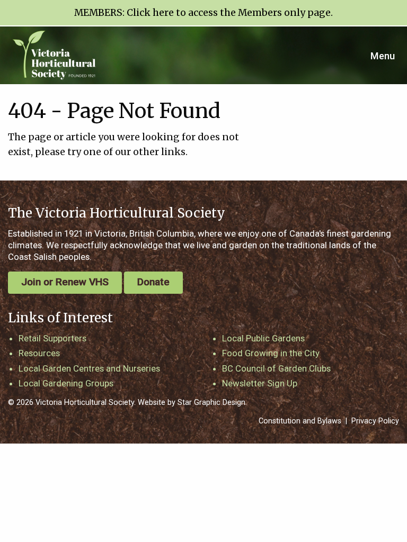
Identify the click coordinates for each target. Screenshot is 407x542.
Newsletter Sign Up (259, 383)
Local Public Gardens (263, 338)
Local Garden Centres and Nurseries (89, 368)
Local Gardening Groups (66, 383)
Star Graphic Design (211, 402)
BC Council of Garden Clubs (276, 368)
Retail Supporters (52, 338)
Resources (39, 353)
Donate (153, 282)
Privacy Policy (375, 421)
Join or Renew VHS (65, 282)
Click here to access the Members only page (229, 13)
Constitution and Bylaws (300, 421)
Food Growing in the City (271, 353)
